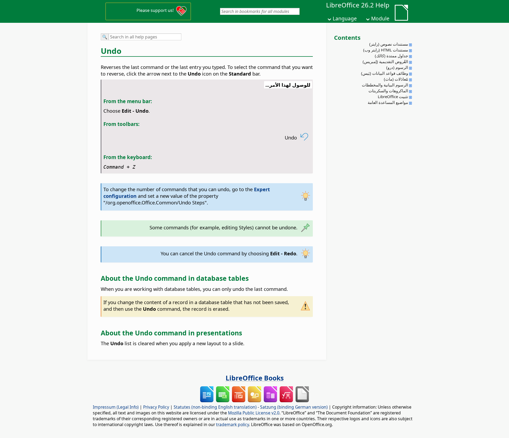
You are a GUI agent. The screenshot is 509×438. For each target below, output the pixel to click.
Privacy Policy (156, 407)
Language (345, 18)
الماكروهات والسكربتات (388, 90)
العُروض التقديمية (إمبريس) (385, 61)
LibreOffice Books (255, 377)
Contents (347, 37)
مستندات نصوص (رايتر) (388, 44)
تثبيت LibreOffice (393, 96)
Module (380, 18)
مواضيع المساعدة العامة (388, 102)
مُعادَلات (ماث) (396, 79)
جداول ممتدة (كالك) (391, 55)
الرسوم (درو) (397, 67)
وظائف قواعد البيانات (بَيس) (384, 73)
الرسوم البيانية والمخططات (385, 84)
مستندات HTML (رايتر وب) (385, 49)
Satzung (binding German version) (294, 407)
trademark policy (232, 424)
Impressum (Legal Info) (116, 407)
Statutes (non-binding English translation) (215, 407)
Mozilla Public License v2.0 (253, 413)
